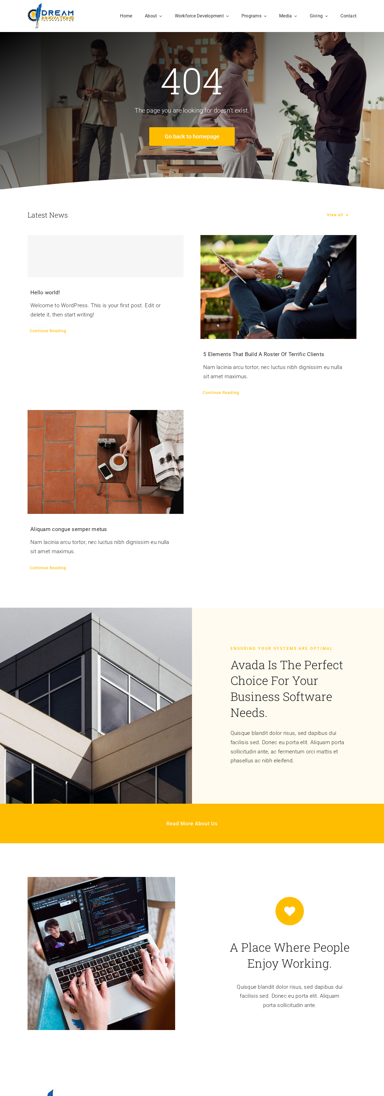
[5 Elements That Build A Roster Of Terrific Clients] (278, 287)
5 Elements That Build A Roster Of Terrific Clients (263, 354)
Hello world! (45, 292)
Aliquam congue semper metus (68, 529)
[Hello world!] (106, 256)
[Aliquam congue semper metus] (106, 462)
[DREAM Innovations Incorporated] (51, 5)
